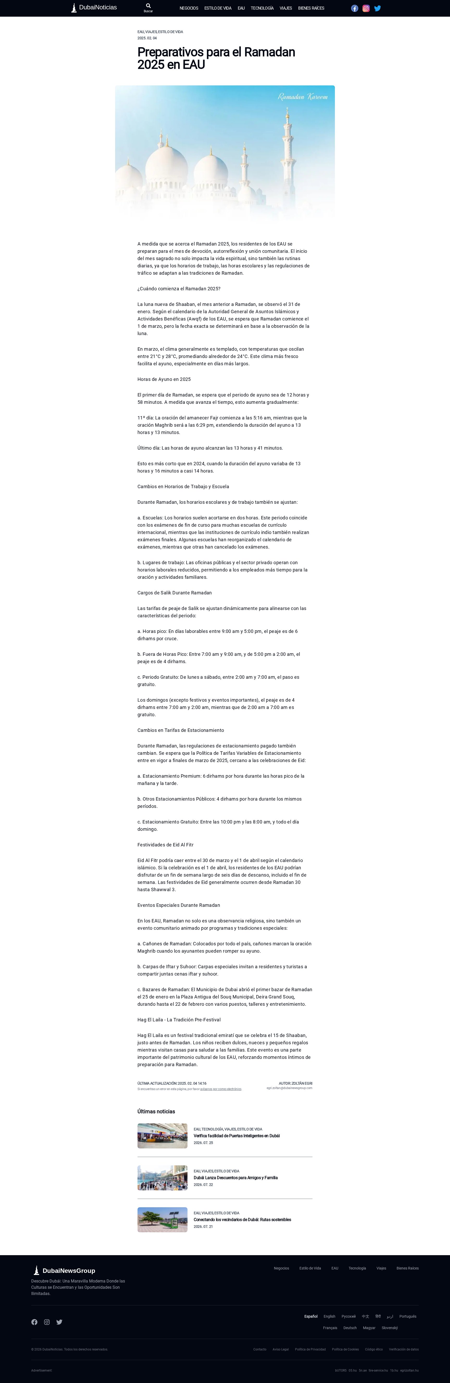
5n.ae (363, 1370)
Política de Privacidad (310, 1349)
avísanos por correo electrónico (220, 1089)
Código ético (374, 1349)
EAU (241, 8)
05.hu (353, 1370)
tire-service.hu (378, 1370)
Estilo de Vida (218, 8)
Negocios (189, 8)
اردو (390, 1316)
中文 (365, 1316)
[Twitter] (59, 1322)
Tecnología (262, 8)
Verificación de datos (404, 1349)
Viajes (286, 8)
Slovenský (390, 1328)
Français (330, 1328)
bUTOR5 (341, 1370)
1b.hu (394, 1370)
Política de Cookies (345, 1349)
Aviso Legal (281, 1349)
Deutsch (350, 1328)
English (329, 1316)
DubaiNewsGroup (69, 1270)
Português (407, 1316)
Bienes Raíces (311, 8)
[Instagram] (47, 1322)
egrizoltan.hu (409, 1370)
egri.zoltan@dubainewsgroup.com (289, 1088)
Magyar (369, 1328)
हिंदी (378, 1316)
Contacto (259, 1349)
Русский (349, 1316)
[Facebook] (34, 1322)
